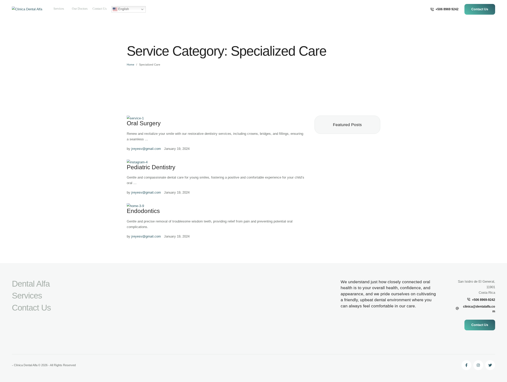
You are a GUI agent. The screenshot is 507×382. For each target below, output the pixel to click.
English (123, 9)
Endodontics (143, 211)
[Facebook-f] (466, 365)
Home (130, 64)
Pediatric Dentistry (151, 167)
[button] (444, 9)
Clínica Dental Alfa (25, 365)
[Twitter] (490, 365)
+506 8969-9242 (483, 299)
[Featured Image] (135, 118)
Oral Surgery (144, 123)
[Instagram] (478, 365)
